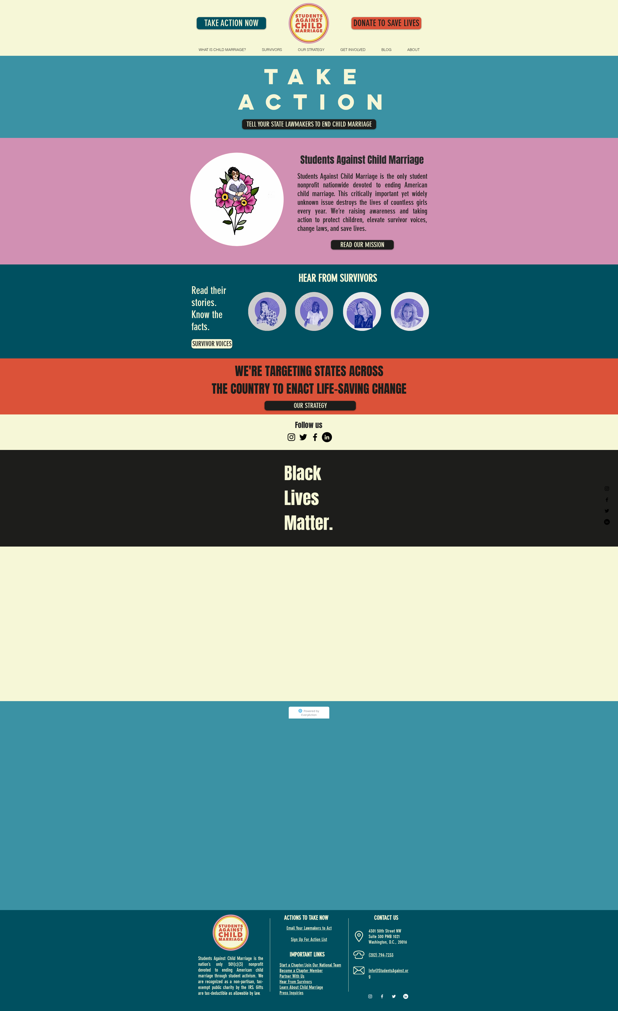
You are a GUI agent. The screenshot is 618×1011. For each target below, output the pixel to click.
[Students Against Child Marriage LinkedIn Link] (607, 522)
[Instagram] (291, 437)
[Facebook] (315, 437)
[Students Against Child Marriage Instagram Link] (607, 488)
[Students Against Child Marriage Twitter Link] (607, 511)
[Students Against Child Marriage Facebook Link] (607, 500)
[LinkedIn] (327, 437)
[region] (237, 199)
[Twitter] (303, 437)
